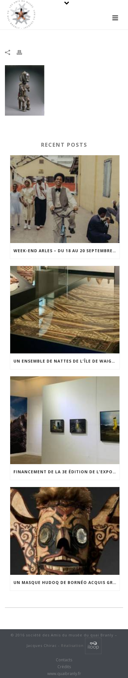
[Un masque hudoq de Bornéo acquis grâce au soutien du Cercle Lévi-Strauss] (64, 531)
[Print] (23, 52)
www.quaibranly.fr (64, 673)
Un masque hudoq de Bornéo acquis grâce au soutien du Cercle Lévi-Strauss (66, 582)
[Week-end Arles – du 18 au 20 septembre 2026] (64, 199)
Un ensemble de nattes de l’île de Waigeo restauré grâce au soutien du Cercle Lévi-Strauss (66, 361)
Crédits (64, 666)
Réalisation (73, 645)
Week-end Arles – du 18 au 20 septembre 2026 (66, 251)
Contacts (64, 660)
